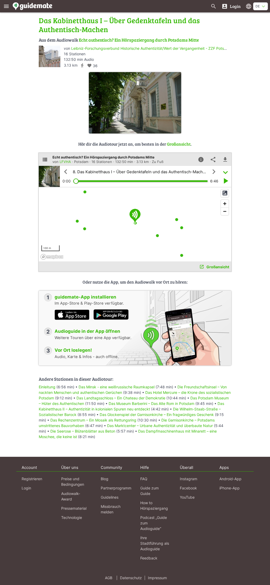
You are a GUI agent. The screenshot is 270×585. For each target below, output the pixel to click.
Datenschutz (131, 578)
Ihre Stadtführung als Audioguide (154, 543)
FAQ (143, 479)
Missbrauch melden (110, 509)
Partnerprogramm (116, 488)
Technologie (71, 517)
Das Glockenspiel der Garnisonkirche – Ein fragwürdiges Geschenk (157, 414)
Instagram (188, 479)
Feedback (148, 558)
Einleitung (47, 387)
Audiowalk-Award (70, 496)
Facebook (188, 488)
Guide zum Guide (149, 491)
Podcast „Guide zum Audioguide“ (153, 523)
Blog (104, 479)
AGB (108, 578)
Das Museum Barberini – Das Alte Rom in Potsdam (151, 403)
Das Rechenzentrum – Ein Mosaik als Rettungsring (93, 420)
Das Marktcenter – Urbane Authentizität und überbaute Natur (160, 425)
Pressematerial (73, 508)
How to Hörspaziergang (154, 505)
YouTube (187, 497)
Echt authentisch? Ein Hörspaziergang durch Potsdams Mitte (139, 40)
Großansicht (179, 144)
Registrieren (32, 479)
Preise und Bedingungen (72, 482)
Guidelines (109, 497)
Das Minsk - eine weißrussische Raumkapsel (117, 387)
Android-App (230, 479)
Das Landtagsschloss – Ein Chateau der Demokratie (120, 398)
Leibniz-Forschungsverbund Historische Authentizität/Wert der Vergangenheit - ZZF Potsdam (151, 48)
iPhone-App (229, 488)
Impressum (157, 578)
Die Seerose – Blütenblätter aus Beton (82, 431)
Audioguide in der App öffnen (87, 331)
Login (26, 488)
